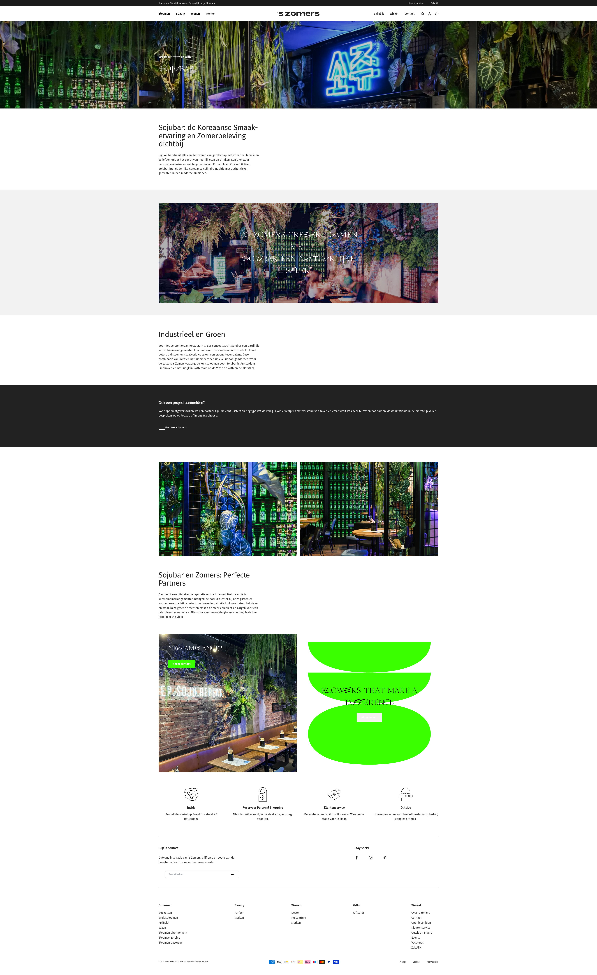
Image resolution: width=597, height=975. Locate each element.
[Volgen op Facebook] (356, 858)
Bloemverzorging (169, 937)
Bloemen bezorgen (171, 942)
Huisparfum (298, 917)
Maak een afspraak (175, 427)
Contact (416, 917)
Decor (295, 912)
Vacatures (417, 942)
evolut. (192, 962)
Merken (239, 917)
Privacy (403, 962)
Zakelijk (434, 3)
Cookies (416, 962)
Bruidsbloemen (168, 917)
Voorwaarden (432, 962)
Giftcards (358, 912)
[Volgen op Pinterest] (385, 858)
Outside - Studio (421, 932)
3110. (206, 962)
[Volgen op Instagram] (371, 858)
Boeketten (165, 912)
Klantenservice (416, 3)
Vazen (162, 927)
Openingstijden (421, 922)
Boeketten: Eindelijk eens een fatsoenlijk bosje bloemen (187, 3)
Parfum (238, 912)
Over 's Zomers (420, 912)
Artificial (164, 922)
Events (415, 937)
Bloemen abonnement (173, 932)
